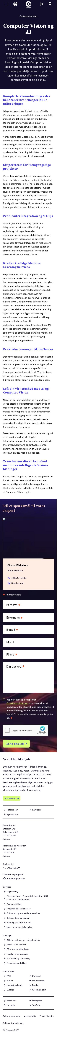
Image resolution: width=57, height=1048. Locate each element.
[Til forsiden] (28, 4)
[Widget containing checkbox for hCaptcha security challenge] (25, 730)
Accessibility (30, 1016)
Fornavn (11, 605)
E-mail (10, 630)
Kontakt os (10, 798)
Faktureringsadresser (13, 1023)
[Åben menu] (6, 4)
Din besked (13, 666)
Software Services (29, 16)
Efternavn (13, 617)
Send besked (15, 744)
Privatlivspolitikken (17, 703)
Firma (10, 654)
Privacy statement (12, 1016)
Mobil (10, 642)
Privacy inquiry (47, 1016)
